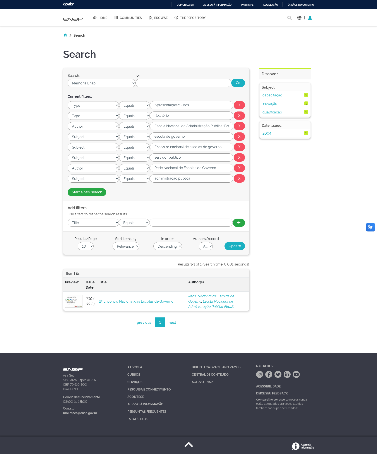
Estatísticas (137, 419)
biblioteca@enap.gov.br (80, 413)
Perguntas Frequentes (146, 411)
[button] (299, 17)
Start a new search (87, 191)
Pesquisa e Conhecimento (149, 389)
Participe (247, 4)
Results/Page (85, 238)
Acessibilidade (268, 386)
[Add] (239, 223)
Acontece (135, 396)
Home (102, 17)
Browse (161, 17)
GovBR (68, 4)
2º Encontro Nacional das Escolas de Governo (136, 301)
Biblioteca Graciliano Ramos (216, 367)
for (137, 75)
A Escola (134, 367)
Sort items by (126, 238)
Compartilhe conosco (270, 399)
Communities (131, 17)
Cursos (133, 374)
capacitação (272, 95)
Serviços (134, 382)
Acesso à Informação (145, 404)
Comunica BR (185, 4)
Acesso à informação (217, 4)
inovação (269, 103)
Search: (74, 75)
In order (167, 238)
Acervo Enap (202, 382)
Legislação (270, 4)
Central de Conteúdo (210, 374)
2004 (266, 133)
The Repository (193, 17)
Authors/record (206, 238)
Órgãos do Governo (301, 4)
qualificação (272, 112)
